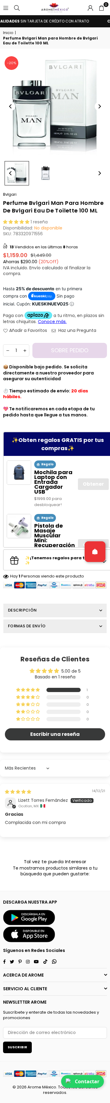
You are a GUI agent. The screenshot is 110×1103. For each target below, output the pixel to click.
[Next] (99, 106)
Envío (35, 268)
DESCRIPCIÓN (22, 610)
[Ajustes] (90, 7)
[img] (18, 792)
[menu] (5, 8)
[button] (101, 7)
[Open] (95, 551)
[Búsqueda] (16, 8)
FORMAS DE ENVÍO (27, 626)
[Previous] (10, 106)
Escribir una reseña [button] (55, 734)
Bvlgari (9, 194)
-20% (11, 62)
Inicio (8, 32)
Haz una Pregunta (76, 330)
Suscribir (17, 1047)
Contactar (87, 1081)
